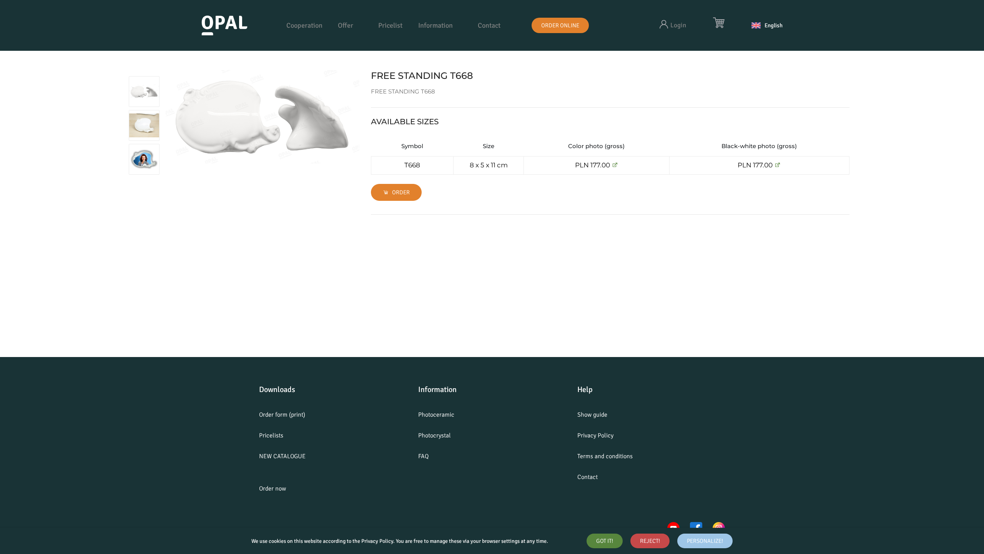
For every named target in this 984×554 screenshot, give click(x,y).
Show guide (592, 415)
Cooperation (304, 25)
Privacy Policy (595, 435)
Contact (489, 25)
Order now (272, 488)
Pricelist (390, 25)
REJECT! (650, 540)
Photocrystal (434, 435)
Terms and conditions (605, 456)
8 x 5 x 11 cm (489, 165)
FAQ (423, 456)
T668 (412, 165)
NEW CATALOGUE (282, 456)
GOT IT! (604, 540)
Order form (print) (282, 415)
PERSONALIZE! (705, 540)
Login (678, 25)
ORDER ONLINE (560, 25)
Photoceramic (436, 415)
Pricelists (271, 435)
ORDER (400, 192)
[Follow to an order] (615, 165)
